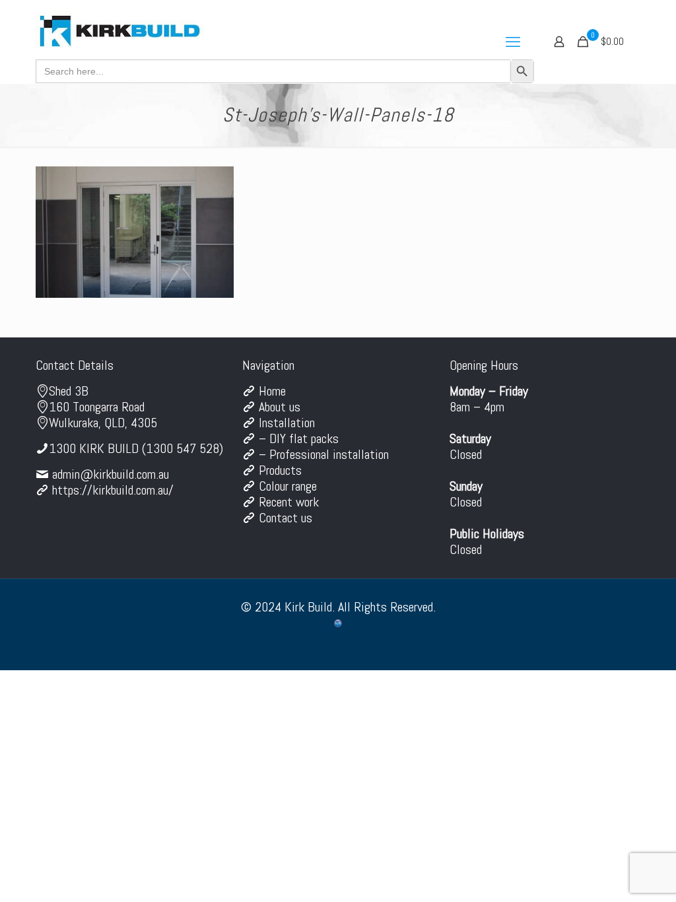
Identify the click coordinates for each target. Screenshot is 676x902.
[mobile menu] (513, 41)
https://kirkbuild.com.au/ (113, 490)
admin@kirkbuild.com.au (110, 474)
